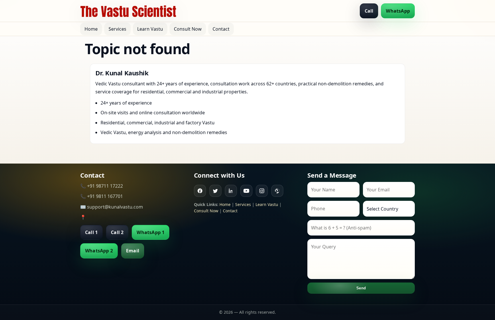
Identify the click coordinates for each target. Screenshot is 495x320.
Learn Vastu (150, 29)
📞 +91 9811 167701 (101, 196)
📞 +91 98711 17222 (101, 186)
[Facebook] (200, 191)
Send (361, 288)
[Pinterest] (277, 191)
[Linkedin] (231, 191)
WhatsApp (398, 11)
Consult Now (188, 29)
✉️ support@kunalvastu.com (111, 207)
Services (117, 29)
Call (369, 11)
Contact (221, 29)
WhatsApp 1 (150, 232)
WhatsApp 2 (99, 251)
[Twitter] (215, 191)
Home (91, 29)
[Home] (128, 11)
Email (132, 251)
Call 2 (117, 232)
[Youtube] (246, 191)
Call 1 (91, 232)
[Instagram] (262, 191)
